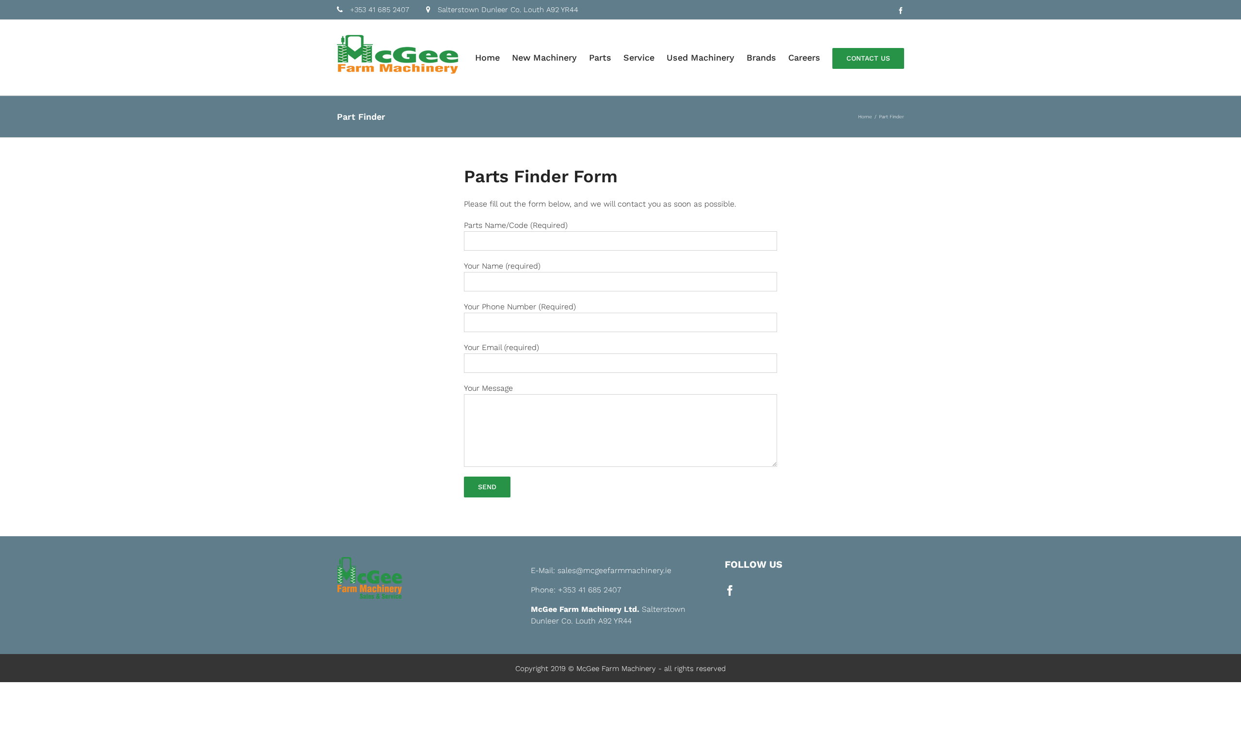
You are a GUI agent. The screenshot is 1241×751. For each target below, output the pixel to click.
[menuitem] (493, 57)
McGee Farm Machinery (616, 668)
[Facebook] (730, 590)
